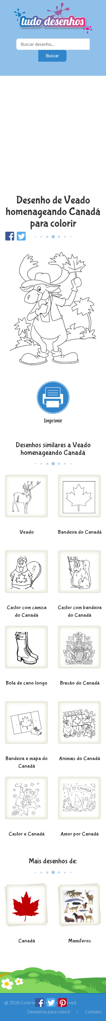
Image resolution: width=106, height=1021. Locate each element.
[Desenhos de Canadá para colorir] (26, 909)
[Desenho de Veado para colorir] (26, 500)
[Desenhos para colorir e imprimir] (53, 18)
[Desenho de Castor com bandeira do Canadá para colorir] (79, 576)
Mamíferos (79, 941)
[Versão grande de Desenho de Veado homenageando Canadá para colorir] (53, 307)
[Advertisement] (53, 136)
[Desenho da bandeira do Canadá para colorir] (79, 500)
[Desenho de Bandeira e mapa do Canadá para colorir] (26, 727)
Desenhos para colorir (49, 1011)
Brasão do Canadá (80, 683)
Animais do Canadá (79, 759)
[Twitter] (51, 1005)
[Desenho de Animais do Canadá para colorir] (79, 727)
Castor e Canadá (26, 834)
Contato (93, 1011)
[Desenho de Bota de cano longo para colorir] (26, 651)
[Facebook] (40, 1005)
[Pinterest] (62, 1005)
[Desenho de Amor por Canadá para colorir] (79, 802)
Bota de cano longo (26, 683)
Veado (26, 532)
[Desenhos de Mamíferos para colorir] (79, 909)
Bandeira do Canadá (80, 532)
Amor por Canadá (79, 834)
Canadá (26, 941)
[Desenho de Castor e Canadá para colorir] (26, 802)
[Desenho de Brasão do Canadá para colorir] (79, 651)
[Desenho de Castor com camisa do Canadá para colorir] (26, 576)
